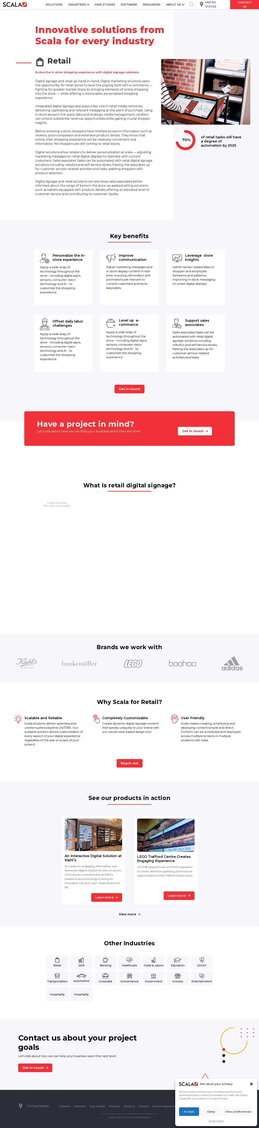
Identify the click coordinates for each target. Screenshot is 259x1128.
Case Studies (97, 1106)
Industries (80, 1106)
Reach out (129, 763)
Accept (189, 1111)
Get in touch (129, 389)
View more (127, 914)
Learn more (104, 897)
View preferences (238, 1111)
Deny (211, 1111)
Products (114, 1106)
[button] (251, 1084)
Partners (143, 1106)
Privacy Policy (216, 1120)
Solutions (64, 1106)
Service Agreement (164, 1106)
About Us (129, 1106)
